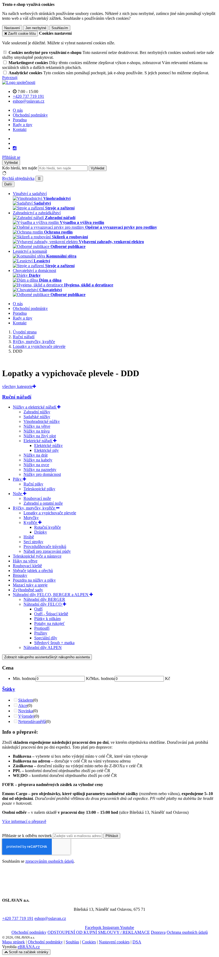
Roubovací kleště (27, 565)
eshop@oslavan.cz (50, 918)
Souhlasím (60, 28)
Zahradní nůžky (37, 412)
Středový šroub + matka (54, 642)
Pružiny (40, 633)
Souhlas (72, 942)
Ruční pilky (33, 484)
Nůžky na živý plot (40, 436)
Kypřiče (31, 522)
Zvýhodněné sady (28, 590)
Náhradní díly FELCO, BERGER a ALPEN (51, 594)
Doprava (158, 932)
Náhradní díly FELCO (43, 604)
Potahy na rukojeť (49, 623)
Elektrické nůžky (48, 445)
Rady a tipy (22, 124)
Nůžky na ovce (36, 464)
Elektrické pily (46, 450)
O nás (18, 110)
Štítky (8, 689)
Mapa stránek (13, 942)
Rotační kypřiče (47, 527)
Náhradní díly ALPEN (43, 647)
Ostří (38, 609)
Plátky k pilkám (47, 618)
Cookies (89, 942)
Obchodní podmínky (30, 115)
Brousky (20, 575)
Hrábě (29, 537)
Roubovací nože (37, 498)
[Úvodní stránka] (18, 82)
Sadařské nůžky (37, 416)
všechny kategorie (17, 386)
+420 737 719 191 (17, 918)
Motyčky (31, 517)
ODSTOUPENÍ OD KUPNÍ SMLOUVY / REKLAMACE (99, 932)
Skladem (25, 700)
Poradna (20, 120)
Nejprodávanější (32, 721)
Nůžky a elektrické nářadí (35, 407)
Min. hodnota (24, 678)
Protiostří (41, 628)
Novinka (25, 711)
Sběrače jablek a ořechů (33, 570)
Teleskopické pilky (39, 489)
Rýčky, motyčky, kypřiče (34, 508)
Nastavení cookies (114, 942)
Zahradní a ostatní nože (43, 503)
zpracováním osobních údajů (49, 861)
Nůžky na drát (36, 455)
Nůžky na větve (37, 426)
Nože (18, 493)
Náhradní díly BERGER (44, 599)
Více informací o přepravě (24, 821)
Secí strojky (33, 541)
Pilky (18, 479)
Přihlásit (111, 836)
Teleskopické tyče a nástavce (37, 556)
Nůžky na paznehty (40, 469)
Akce (22, 705)
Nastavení (12, 28)
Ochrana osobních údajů (187, 932)
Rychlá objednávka (18, 178)
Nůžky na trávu (37, 431)
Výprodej (26, 716)
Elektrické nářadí (38, 440)
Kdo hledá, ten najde (19, 168)
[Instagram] (15, 148)
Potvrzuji (9, 77)
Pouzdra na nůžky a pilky (34, 580)
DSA (136, 942)
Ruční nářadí (16, 397)
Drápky (40, 532)
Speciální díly (45, 638)
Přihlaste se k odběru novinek (27, 835)
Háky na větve (25, 561)
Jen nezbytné (35, 28)
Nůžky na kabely (38, 460)
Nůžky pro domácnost (42, 474)
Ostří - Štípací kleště (51, 614)
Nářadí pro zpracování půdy (47, 551)
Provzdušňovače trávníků (45, 546)
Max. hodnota (103, 678)
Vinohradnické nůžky (42, 421)
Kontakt (19, 129)
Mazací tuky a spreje (30, 585)
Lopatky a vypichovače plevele (50, 513)
